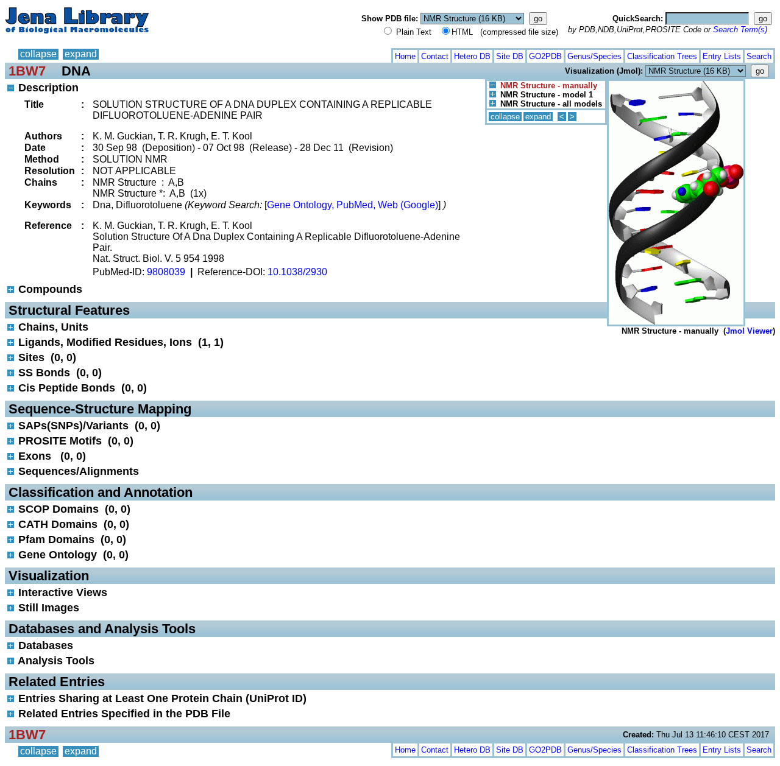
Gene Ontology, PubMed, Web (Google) (352, 205)
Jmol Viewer (749, 331)
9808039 (166, 272)
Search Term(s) (740, 29)
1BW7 (27, 71)
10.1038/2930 (297, 272)
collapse (38, 54)
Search (758, 56)
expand (81, 54)
